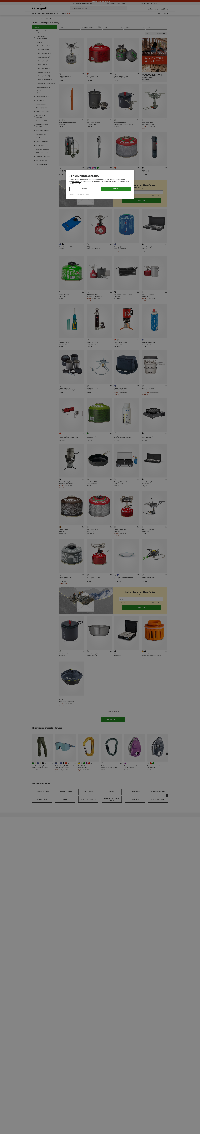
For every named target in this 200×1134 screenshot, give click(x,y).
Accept (115, 189)
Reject (84, 189)
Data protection (76, 183)
